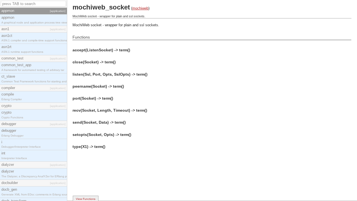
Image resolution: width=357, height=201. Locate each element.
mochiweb (140, 8)
